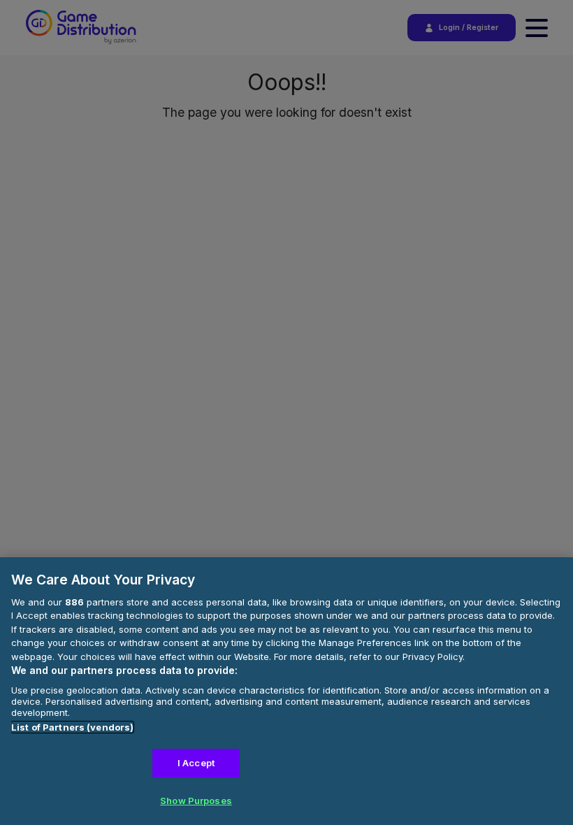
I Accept (196, 762)
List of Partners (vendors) (72, 727)
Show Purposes (196, 800)
